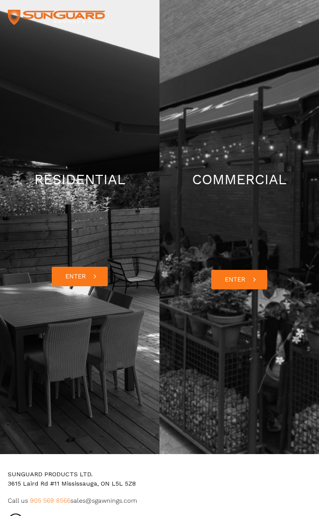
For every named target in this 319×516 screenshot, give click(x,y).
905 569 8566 (50, 500)
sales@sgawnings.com (103, 500)
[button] (80, 276)
